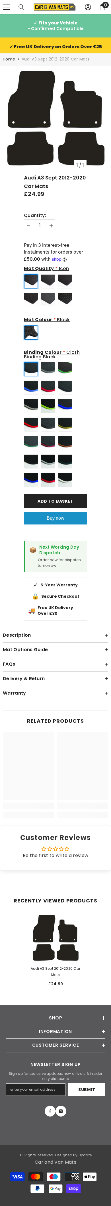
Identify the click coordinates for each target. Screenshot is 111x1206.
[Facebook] (50, 1111)
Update (85, 1155)
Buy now (55, 518)
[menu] (6, 7)
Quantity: (35, 215)
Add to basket (55, 501)
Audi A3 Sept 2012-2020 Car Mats (55, 971)
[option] (55, 118)
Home (9, 59)
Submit (86, 1089)
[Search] (21, 7)
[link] (28, 805)
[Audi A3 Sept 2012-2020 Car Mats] (55, 937)
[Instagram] (61, 1111)
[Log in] (88, 7)
